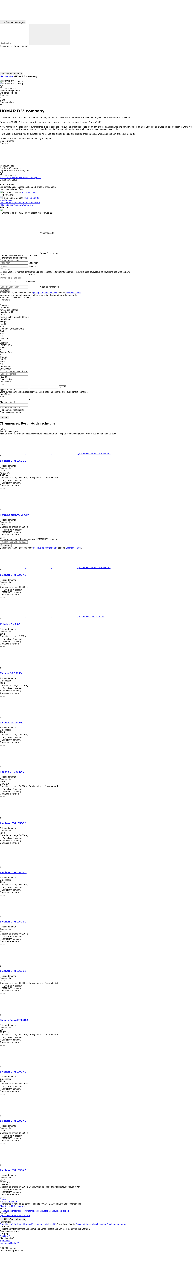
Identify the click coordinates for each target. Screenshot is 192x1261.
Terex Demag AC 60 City (14, 514)
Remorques (19, 1206)
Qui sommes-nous (8, 1215)
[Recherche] (49, 34)
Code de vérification (49, 287)
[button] (96, 59)
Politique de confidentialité (43, 1224)
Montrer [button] (18, 192)
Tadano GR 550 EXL (12, 673)
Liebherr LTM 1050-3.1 (13, 460)
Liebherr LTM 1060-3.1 (13, 872)
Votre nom (33, 263)
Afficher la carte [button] (47, 233)
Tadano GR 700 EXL (12, 722)
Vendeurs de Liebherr (59, 1211)
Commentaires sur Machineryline (91, 1224)
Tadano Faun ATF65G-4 (14, 1020)
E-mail (32, 275)
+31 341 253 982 (31, 198)
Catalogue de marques (117, 1224)
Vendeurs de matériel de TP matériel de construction (24, 1211)
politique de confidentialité (45, 293)
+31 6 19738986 (29, 192)
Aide (19, 1215)
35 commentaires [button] (8, 88)
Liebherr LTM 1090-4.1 (13, 575)
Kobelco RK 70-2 (10, 624)
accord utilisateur (73, 293)
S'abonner (6, 545)
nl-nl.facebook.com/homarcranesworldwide (20, 203)
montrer (4, 417)
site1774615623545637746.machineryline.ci (20, 177)
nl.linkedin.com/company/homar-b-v (16, 205)
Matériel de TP (7, 1206)
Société (32, 266)
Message (32, 281)
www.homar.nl (6, 200)
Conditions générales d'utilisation (15, 1224)
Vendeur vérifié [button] (7, 166)
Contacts (26, 1215)
